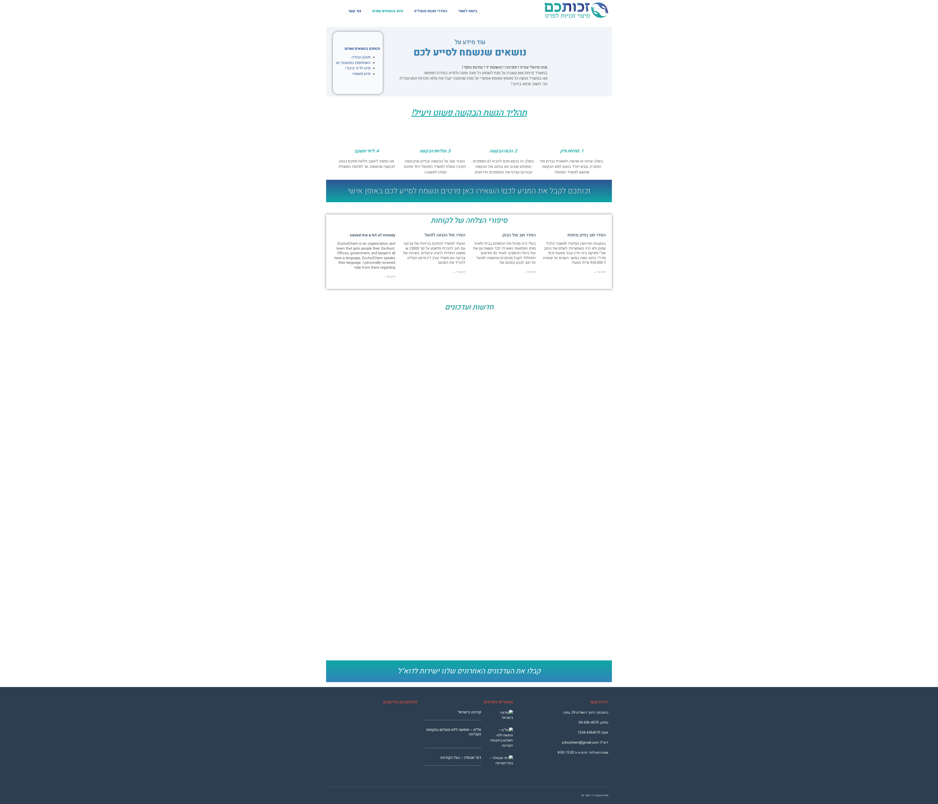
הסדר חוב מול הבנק (519, 235)
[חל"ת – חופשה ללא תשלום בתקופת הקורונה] (501, 738)
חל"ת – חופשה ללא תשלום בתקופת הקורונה (453, 732)
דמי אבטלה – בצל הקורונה (460, 757)
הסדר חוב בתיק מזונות (586, 235)
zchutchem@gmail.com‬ (580, 742)
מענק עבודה (361, 57)
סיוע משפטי (361, 74)
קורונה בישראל (469, 712)
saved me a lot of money (372, 235)
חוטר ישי (585, 795)
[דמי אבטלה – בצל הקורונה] (501, 760)
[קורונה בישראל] (501, 715)
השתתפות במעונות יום (353, 63)
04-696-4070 (589, 722)
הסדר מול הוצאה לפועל (445, 235)
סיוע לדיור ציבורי (358, 68)
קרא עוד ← (600, 271)
